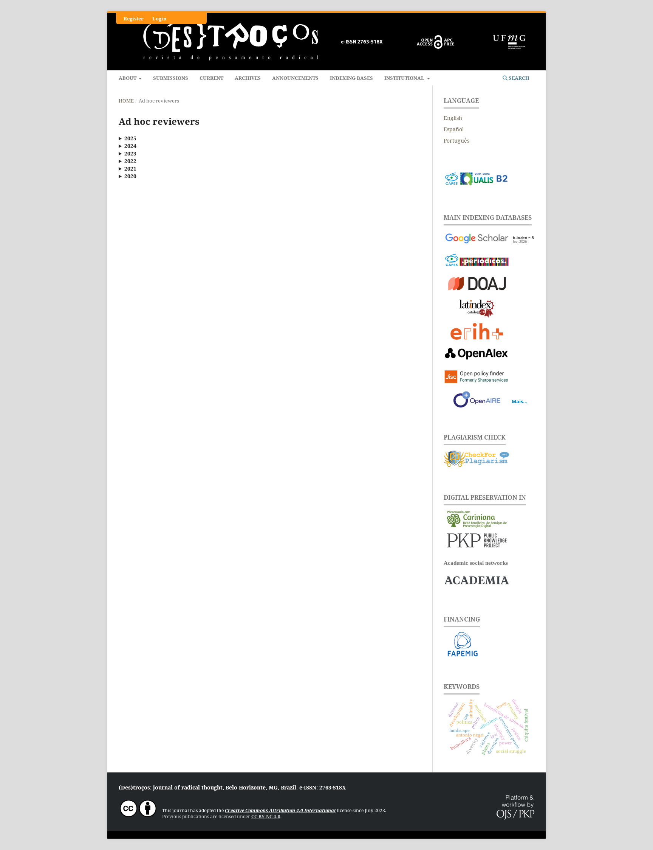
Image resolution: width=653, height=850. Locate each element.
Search (518, 78)
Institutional (405, 78)
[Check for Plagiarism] (477, 465)
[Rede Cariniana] (477, 526)
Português (456, 140)
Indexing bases (351, 78)
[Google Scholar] (477, 239)
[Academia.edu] (477, 587)
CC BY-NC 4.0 (265, 816)
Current (211, 78)
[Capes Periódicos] (477, 262)
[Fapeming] (489, 655)
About (128, 78)
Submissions (170, 78)
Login (159, 18)
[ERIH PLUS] (477, 332)
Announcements (295, 78)
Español (454, 129)
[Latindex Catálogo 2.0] (477, 309)
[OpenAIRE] (477, 400)
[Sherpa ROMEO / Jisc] (477, 377)
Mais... (520, 401)
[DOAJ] (477, 285)
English (453, 117)
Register (134, 18)
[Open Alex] (477, 355)
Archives (248, 78)
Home (126, 100)
